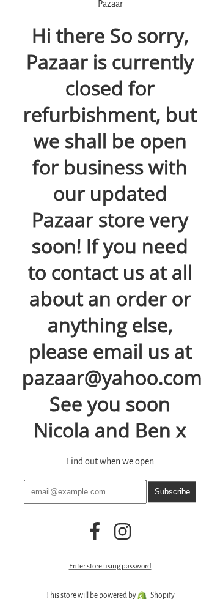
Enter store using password (110, 566)
